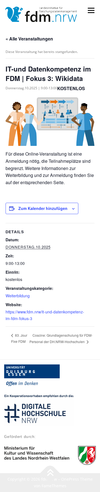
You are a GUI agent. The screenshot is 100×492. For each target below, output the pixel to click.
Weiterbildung (18, 295)
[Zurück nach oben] (50, 473)
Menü (90, 10)
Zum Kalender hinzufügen (43, 208)
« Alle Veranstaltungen (29, 38)
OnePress (70, 479)
